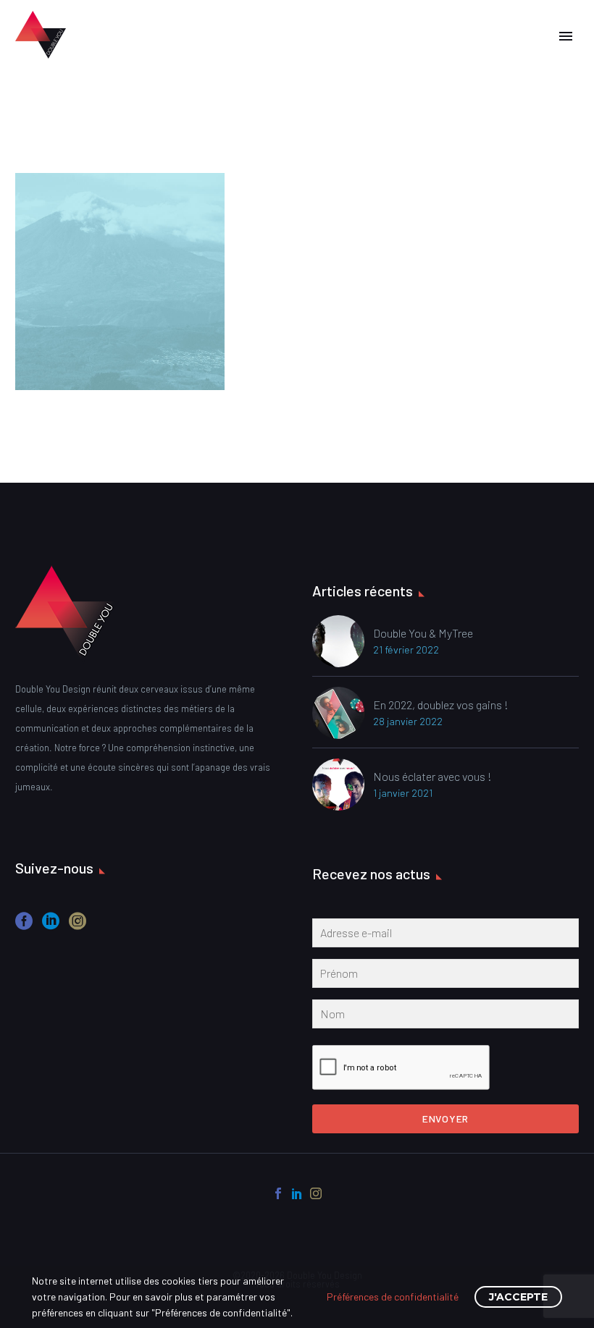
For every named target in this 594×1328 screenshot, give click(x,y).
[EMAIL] (445, 935)
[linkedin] (50, 926)
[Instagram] (316, 1193)
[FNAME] (445, 976)
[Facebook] (278, 1193)
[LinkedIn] (297, 1193)
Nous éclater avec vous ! (432, 776)
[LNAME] (445, 1016)
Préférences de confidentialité (393, 1296)
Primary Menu (566, 36)
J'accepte (518, 1296)
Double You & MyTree (423, 633)
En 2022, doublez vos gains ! (441, 704)
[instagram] (77, 926)
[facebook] (24, 926)
